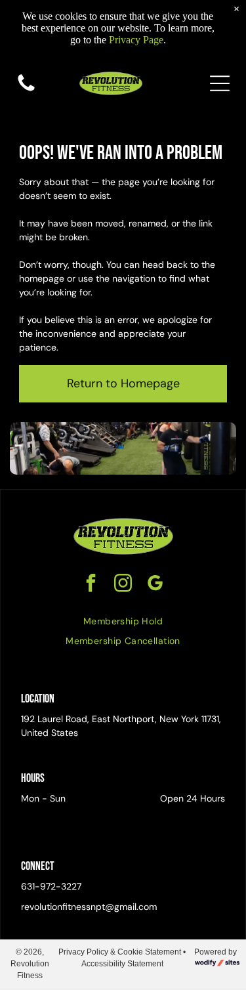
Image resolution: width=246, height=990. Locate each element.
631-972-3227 (51, 886)
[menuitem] (123, 621)
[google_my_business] (155, 585)
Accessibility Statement (122, 963)
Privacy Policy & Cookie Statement (119, 952)
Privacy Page (136, 39)
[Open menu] (220, 83)
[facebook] (91, 585)
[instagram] (123, 585)
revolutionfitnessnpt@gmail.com (89, 907)
